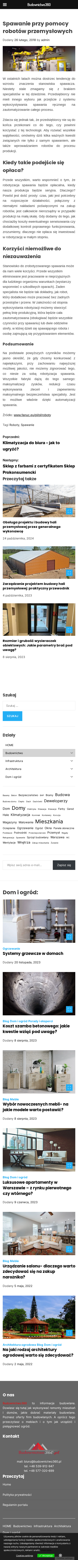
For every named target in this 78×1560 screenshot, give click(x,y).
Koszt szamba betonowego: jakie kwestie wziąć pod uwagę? (36, 1028)
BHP (42, 795)
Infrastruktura (43, 1526)
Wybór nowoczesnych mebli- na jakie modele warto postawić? (35, 1107)
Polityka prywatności (17, 1494)
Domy (19, 808)
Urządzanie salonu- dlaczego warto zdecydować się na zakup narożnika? (39, 1271)
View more (46, 1550)
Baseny (6, 795)
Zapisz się (64, 865)
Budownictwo (22, 1526)
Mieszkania (49, 821)
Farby (61, 808)
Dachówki (37, 801)
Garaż (70, 808)
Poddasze (7, 833)
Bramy (49, 795)
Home (7, 1484)
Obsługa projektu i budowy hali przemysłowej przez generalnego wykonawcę (32, 526)
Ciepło (21, 801)
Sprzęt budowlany (38, 837)
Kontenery (46, 815)
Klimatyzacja (20, 815)
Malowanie (26, 822)
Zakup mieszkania (40, 843)
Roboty (14, 425)
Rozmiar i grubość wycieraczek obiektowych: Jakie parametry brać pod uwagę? (37, 645)
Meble (14, 1099)
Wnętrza (23, 842)
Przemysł (53, 832)
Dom (6, 808)
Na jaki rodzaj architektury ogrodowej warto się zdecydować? (38, 1352)
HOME (7, 1526)
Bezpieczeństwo (28, 795)
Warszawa (57, 837)
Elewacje (52, 809)
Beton (14, 795)
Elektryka (31, 809)
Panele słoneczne (64, 828)
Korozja (56, 815)
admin (45, 40)
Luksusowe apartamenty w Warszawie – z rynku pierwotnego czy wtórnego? (37, 1188)
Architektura (62, 1526)
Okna (48, 828)
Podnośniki (20, 832)
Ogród (39, 828)
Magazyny (10, 822)
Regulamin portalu (15, 1505)
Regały (65, 833)
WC (67, 837)
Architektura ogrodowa (19, 1345)
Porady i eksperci (40, 1021)
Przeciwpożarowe (37, 833)
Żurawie (54, 843)
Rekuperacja (8, 837)
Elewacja (42, 809)
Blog (6, 1021)
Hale (6, 815)
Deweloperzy (56, 801)
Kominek (36, 815)
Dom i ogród (18, 1021)
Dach (28, 801)
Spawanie (27, 425)
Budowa (62, 794)
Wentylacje (9, 842)
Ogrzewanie (25, 828)
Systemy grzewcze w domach (33, 953)
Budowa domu (9, 801)
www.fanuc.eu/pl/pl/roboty (32, 415)
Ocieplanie (9, 828)
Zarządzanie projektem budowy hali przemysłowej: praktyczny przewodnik (36, 586)
